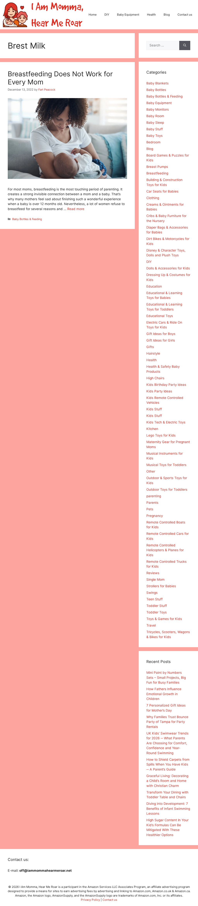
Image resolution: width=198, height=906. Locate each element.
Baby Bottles (156, 90)
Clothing (152, 198)
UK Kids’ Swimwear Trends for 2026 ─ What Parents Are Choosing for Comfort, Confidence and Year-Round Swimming (167, 743)
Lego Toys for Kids (161, 435)
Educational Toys (159, 316)
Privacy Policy (90, 900)
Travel (151, 625)
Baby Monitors (157, 109)
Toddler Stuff (156, 606)
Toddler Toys (156, 612)
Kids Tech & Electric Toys (165, 422)
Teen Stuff (154, 599)
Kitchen (152, 429)
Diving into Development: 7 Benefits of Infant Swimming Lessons (168, 808)
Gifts (150, 347)
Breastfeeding (157, 173)
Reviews (152, 573)
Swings (152, 593)
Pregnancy (154, 516)
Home (93, 14)
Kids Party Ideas (159, 391)
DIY (106, 14)
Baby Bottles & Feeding (27, 219)
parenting (153, 496)
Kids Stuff (154, 409)
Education (154, 286)
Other (150, 471)
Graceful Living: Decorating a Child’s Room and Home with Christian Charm (167, 781)
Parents (152, 503)
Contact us (185, 14)
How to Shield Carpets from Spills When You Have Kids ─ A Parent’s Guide (167, 764)
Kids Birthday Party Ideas (166, 385)
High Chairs (155, 378)
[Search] (184, 45)
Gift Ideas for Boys (160, 334)
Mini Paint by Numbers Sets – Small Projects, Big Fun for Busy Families (166, 677)
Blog (167, 14)
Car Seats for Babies (162, 191)
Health (151, 14)
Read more (75, 209)
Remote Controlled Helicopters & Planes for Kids (165, 550)
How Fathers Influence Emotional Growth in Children (163, 694)
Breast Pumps (157, 167)
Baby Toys (154, 136)
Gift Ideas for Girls (160, 340)
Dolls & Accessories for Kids (168, 268)
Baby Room (155, 116)
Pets (149, 509)
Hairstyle (153, 353)
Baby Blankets (157, 83)
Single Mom (155, 579)
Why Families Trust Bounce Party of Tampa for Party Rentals (167, 722)
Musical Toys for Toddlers (166, 465)
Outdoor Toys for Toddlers (166, 489)
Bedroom (153, 142)
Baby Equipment (128, 14)
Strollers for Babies (161, 586)
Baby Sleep (155, 123)
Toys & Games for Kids (164, 619)
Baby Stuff (154, 129)
